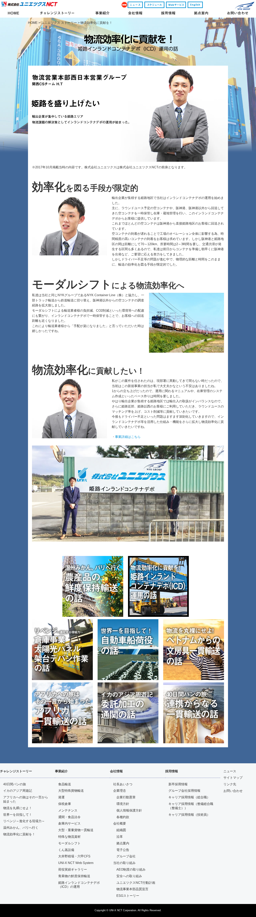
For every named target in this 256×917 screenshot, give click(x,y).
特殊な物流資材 (69, 836)
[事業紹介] (102, 13)
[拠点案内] (201, 13)
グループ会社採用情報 (184, 790)
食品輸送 (64, 784)
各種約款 (122, 817)
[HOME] (13, 13)
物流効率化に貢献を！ (19, 834)
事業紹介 (61, 771)
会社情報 (116, 771)
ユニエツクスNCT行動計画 (135, 882)
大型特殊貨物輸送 (71, 790)
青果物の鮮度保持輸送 (74, 876)
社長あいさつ (122, 784)
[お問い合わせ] (237, 13)
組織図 (121, 830)
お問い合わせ (233, 791)
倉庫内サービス (69, 823)
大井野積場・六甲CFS (74, 856)
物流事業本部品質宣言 (132, 889)
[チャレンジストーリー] (57, 13)
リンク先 (229, 784)
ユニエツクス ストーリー (59, 22)
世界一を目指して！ (17, 814)
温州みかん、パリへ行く (20, 827)
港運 (61, 797)
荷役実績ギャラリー (72, 869)
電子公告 (122, 850)
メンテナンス (67, 810)
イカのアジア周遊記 (17, 790)
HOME (33, 22)
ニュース (229, 771)
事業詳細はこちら (128, 436)
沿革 (119, 836)
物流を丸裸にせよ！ (17, 808)
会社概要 (119, 823)
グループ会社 (126, 856)
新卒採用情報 (178, 784)
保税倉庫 (64, 804)
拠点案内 (122, 843)
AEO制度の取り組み (131, 869)
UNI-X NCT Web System (75, 863)
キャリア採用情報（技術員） (189, 814)
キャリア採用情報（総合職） (189, 797)
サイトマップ (233, 777)
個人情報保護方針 (129, 810)
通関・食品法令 (69, 817)
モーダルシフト (69, 843)
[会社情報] (135, 13)
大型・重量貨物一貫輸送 (75, 830)
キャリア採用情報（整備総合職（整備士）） (190, 806)
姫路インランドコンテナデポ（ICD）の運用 (79, 885)
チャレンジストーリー (16, 771)
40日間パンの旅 (14, 784)
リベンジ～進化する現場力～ (24, 821)
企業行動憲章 (126, 797)
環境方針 (122, 804)
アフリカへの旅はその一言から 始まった (25, 799)
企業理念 (119, 790)
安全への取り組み (129, 876)
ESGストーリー (127, 895)
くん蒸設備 (66, 850)
